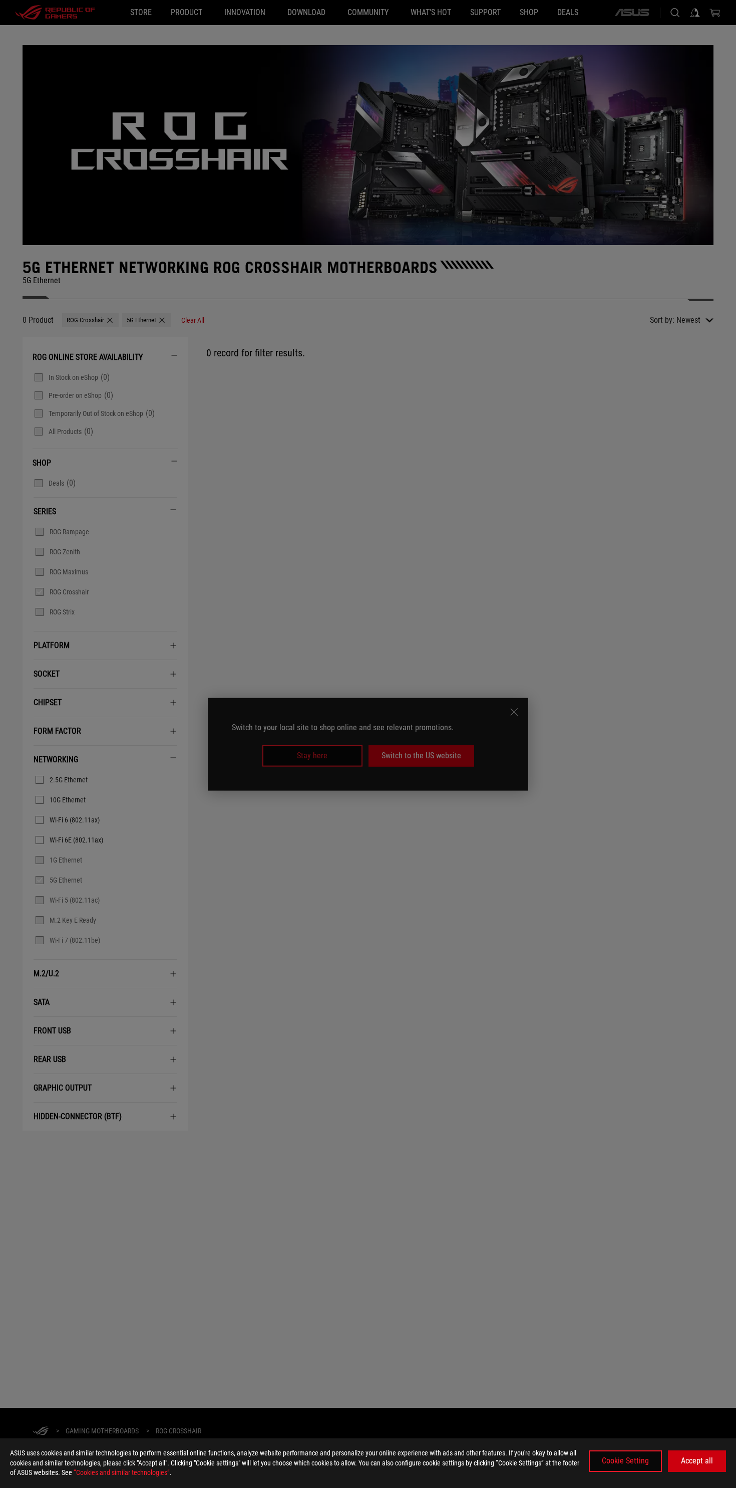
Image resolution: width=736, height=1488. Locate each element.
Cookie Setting (625, 1460)
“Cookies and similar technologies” (122, 1472)
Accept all (697, 1460)
